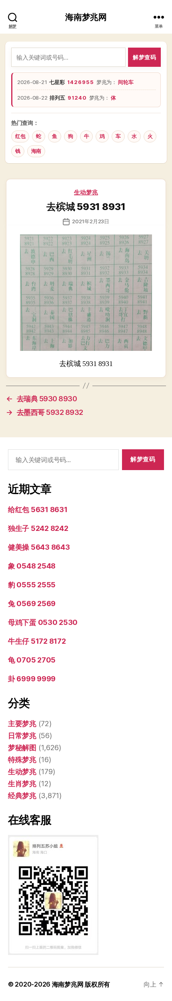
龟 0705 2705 (32, 660)
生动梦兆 (86, 192)
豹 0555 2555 (32, 585)
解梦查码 (144, 57)
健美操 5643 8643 (39, 547)
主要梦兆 (22, 723)
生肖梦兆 (22, 783)
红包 (20, 136)
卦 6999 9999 (32, 679)
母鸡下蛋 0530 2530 (43, 622)
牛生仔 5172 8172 (37, 641)
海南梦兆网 (86, 17)
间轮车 (125, 82)
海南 (36, 151)
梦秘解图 (22, 747)
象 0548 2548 (32, 566)
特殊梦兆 (22, 759)
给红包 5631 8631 (38, 509)
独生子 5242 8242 (38, 528)
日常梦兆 (22, 735)
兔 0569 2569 (32, 603)
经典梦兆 (22, 795)
